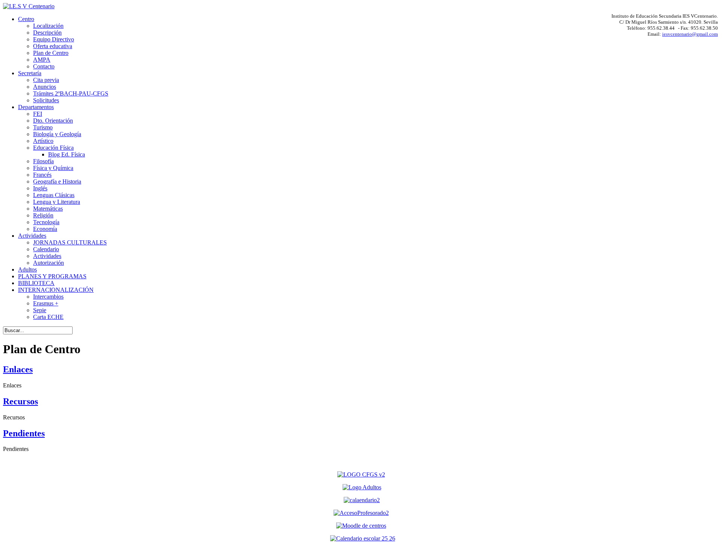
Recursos (20, 401)
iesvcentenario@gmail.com (690, 34)
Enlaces (18, 369)
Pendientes (24, 433)
